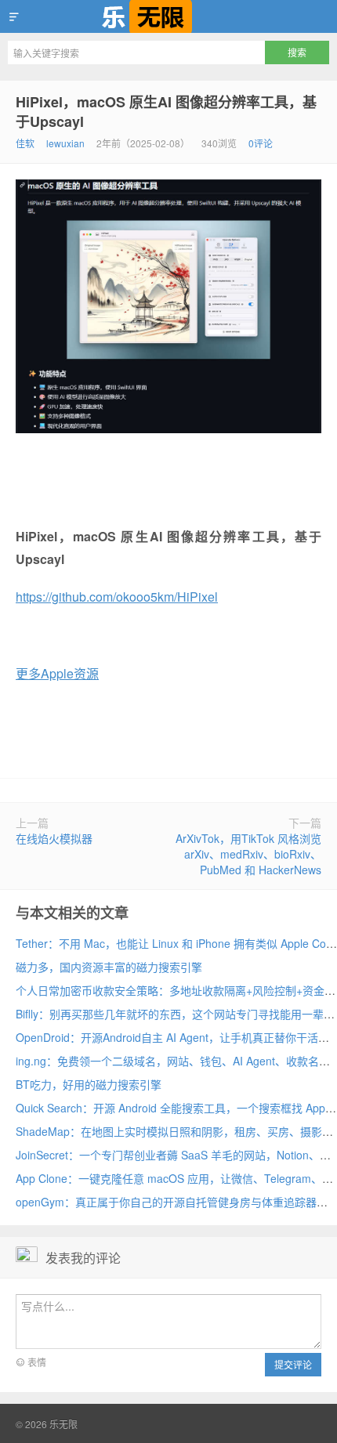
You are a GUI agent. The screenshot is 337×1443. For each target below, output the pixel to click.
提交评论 (293, 1364)
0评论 (260, 143)
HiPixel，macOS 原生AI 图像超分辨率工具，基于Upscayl (166, 112)
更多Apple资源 (57, 673)
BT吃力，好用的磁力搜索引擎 (88, 1084)
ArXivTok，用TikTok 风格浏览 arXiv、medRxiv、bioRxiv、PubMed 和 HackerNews (248, 853)
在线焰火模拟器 (54, 838)
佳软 (25, 143)
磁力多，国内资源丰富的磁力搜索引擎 (109, 967)
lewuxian (65, 143)
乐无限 (168, 16)
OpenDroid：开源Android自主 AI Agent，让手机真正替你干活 (167, 1037)
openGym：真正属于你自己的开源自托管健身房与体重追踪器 (166, 1202)
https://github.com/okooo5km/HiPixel (117, 597)
